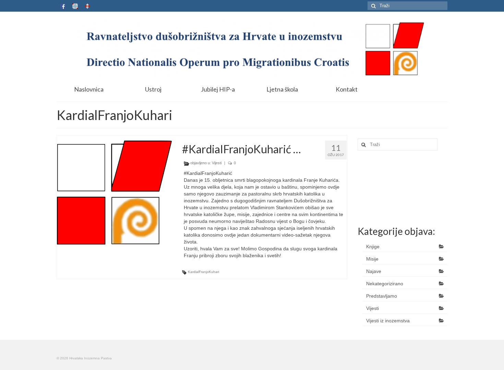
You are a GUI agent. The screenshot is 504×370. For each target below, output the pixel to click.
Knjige (373, 246)
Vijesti (216, 163)
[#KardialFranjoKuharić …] (114, 192)
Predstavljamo (381, 296)
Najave (373, 271)
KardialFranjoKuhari (203, 272)
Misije (372, 259)
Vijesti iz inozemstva (388, 320)
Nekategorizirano (384, 283)
